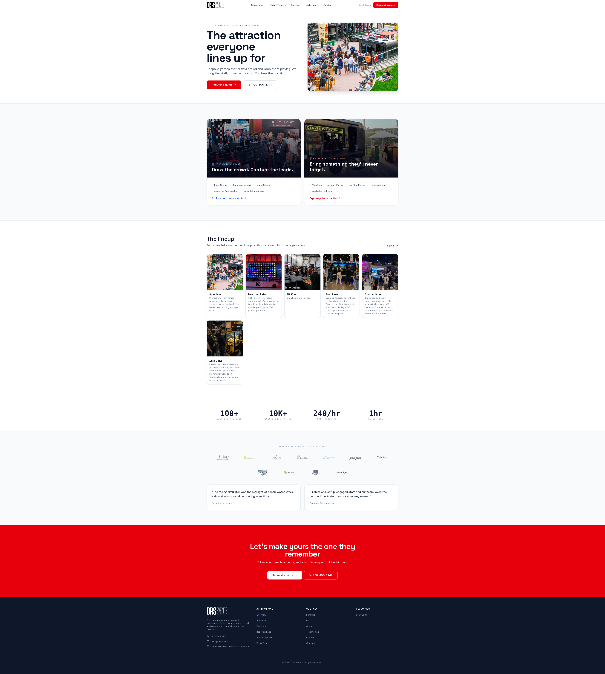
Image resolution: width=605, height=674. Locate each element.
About (309, 626)
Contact (328, 5)
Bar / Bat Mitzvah (357, 185)
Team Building (263, 185)
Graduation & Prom (321, 190)
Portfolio (295, 5)
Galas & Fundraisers (254, 190)
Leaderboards (312, 5)
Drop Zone (262, 643)
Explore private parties (323, 198)
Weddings (316, 185)
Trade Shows (220, 185)
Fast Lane (261, 626)
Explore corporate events (228, 198)
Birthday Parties (335, 185)
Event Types (277, 5)
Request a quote (385, 5)
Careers (310, 637)
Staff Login (365, 5)
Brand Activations (242, 185)
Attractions (257, 5)
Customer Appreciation (226, 190)
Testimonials (312, 631)
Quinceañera (378, 185)
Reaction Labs (263, 631)
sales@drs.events (219, 641)
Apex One (261, 620)
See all (391, 245)
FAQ (308, 620)
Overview (261, 614)
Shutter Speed (264, 637)
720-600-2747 (262, 84)
